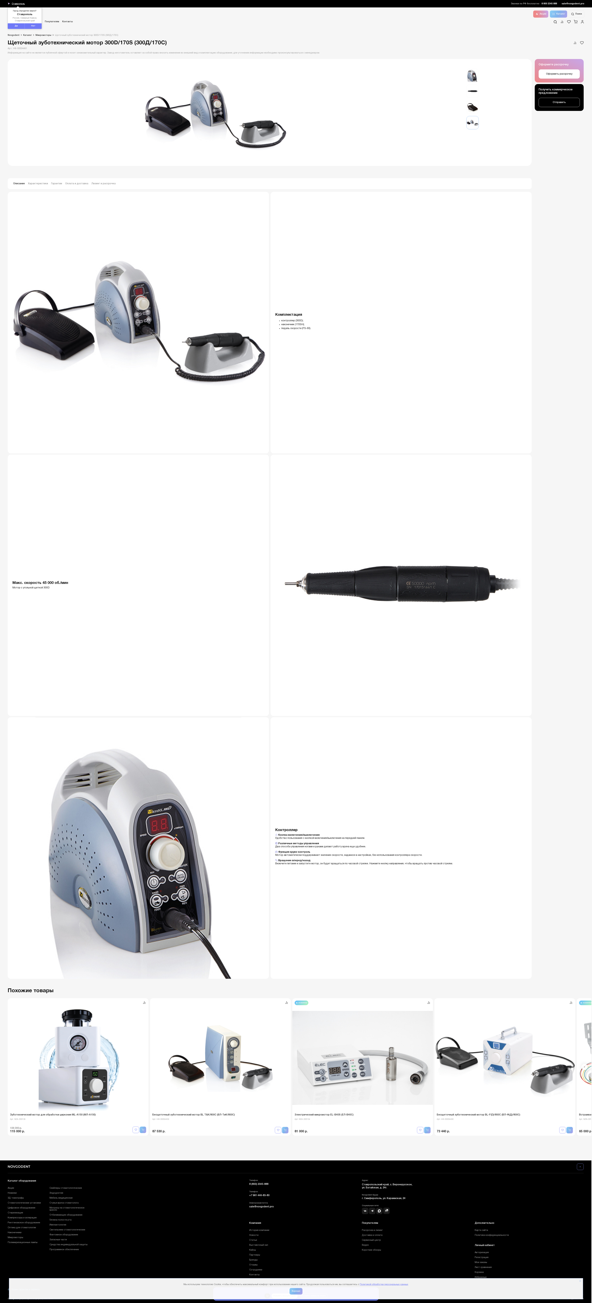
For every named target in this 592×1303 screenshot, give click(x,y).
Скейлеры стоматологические (66, 1188)
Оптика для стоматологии (22, 1228)
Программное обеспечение (64, 1250)
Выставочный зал (258, 1245)
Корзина (479, 1272)
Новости (253, 1235)
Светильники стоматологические (67, 1230)
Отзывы (253, 1265)
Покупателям (52, 22)
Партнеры (254, 1255)
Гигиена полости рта (60, 1220)
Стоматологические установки (24, 1203)
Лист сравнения (483, 1267)
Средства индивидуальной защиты (69, 1245)
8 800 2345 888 (549, 4)
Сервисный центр (371, 1240)
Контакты (67, 22)
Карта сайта (481, 1230)
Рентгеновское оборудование (24, 1223)
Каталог (560, 14)
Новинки (12, 1193)
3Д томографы (16, 1198)
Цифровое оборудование (21, 1208)
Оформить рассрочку (559, 74)
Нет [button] (33, 26)
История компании (259, 1230)
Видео (365, 1245)
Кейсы (252, 1250)
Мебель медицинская (61, 1198)
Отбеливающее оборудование (66, 1215)
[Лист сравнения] (562, 23)
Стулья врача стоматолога (64, 1203)
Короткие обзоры (371, 1250)
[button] (585, 1067)
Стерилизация (15, 1213)
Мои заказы (481, 1262)
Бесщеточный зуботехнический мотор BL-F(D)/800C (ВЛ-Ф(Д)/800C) (478, 1115)
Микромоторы (15, 1238)
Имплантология (58, 1225)
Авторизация (482, 1253)
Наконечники (14, 1233)
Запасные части (58, 1240)
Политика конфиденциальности (492, 1235)
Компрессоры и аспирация (22, 1218)
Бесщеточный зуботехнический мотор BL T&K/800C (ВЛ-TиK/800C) (193, 1115)
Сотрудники (255, 1270)
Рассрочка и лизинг (372, 1230)
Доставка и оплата (372, 1235)
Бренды (253, 1260)
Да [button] (16, 26)
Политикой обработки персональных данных (384, 1285)
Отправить (559, 102)
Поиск (578, 14)
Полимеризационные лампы (23, 1243)
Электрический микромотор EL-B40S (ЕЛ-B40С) (324, 1115)
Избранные (481, 1277)
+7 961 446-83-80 (259, 1195)
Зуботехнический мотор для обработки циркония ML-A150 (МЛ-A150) (53, 1115)
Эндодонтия (56, 1193)
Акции (543, 14)
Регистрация (481, 1258)
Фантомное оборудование (64, 1235)
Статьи (253, 1240)
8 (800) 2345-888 (258, 1184)
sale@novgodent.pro (573, 4)
